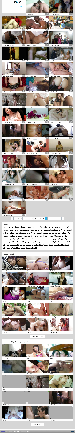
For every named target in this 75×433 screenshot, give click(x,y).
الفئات (10, 6)
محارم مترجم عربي (16, 230)
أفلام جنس (66, 227)
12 (29, 218)
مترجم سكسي (48, 233)
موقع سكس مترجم (47, 238)
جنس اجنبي (22, 227)
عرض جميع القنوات (37, 424)
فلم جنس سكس (54, 227)
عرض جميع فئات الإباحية (37, 336)
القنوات (6, 6)
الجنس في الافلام (64, 230)
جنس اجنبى (30, 230)
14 (23, 218)
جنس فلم (22, 233)
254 (15, 218)
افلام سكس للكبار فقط (18, 6)
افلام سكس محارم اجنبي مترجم (16, 247)
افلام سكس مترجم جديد (37, 227)
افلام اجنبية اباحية (40, 236)
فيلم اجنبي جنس (31, 238)
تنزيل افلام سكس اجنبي (48, 241)
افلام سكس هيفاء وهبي (58, 236)
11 (32, 218)
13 (26, 218)
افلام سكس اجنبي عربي (23, 236)
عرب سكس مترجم (27, 244)
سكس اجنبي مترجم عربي (46, 230)
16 (18, 218)
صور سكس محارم (10, 233)
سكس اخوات (63, 244)
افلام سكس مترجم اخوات (46, 244)
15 (21, 218)
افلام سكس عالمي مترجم (14, 241)
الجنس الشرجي (31, 241)
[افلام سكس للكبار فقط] (14, 2)
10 (35, 218)
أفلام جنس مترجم (16, 238)
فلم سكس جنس (10, 227)
